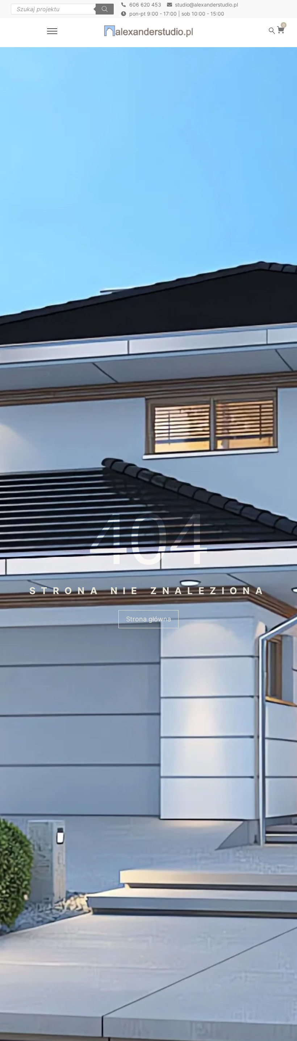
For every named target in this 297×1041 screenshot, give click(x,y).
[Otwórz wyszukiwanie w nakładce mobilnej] (62, 9)
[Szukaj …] (272, 31)
